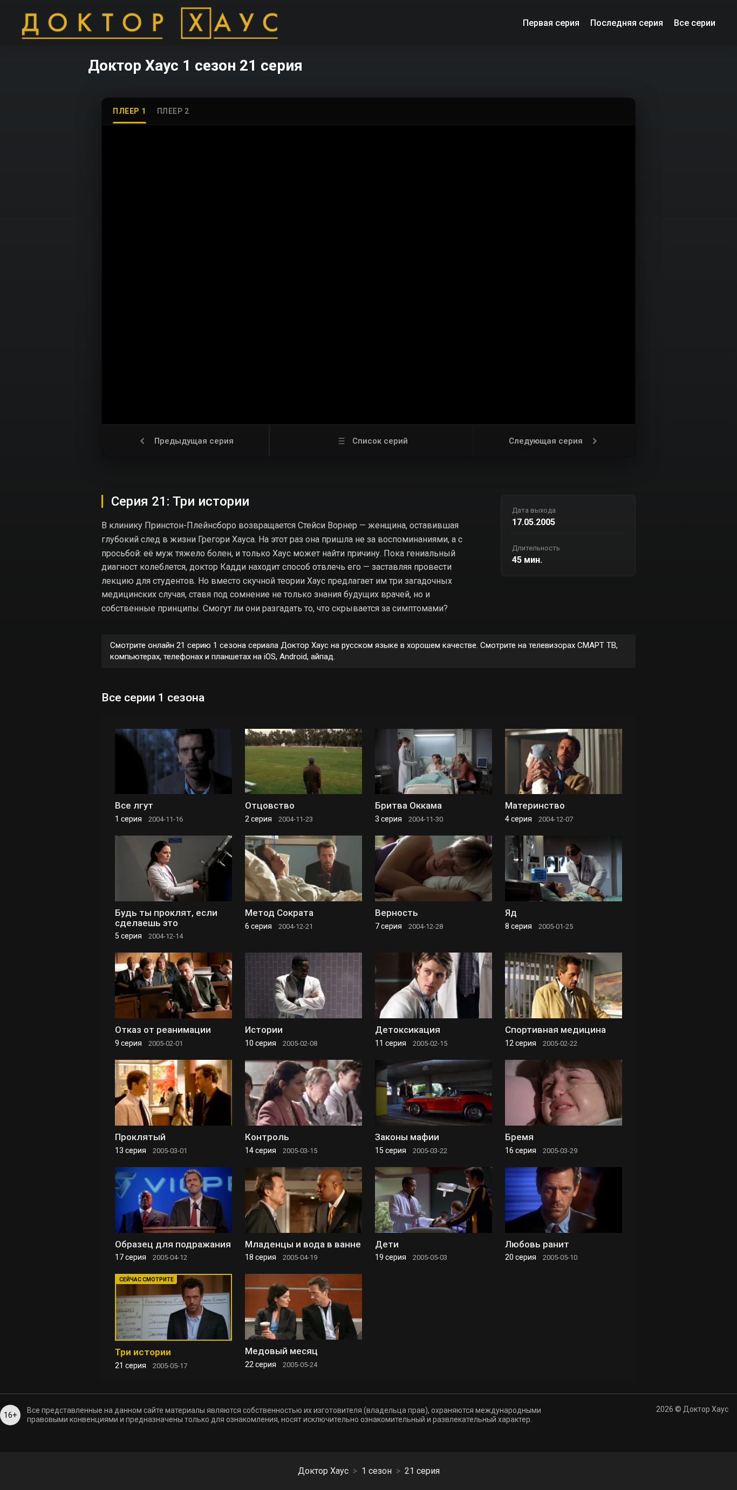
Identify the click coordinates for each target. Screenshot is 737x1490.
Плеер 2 (173, 111)
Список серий (380, 441)
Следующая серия (546, 441)
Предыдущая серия (194, 441)
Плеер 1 (129, 111)
